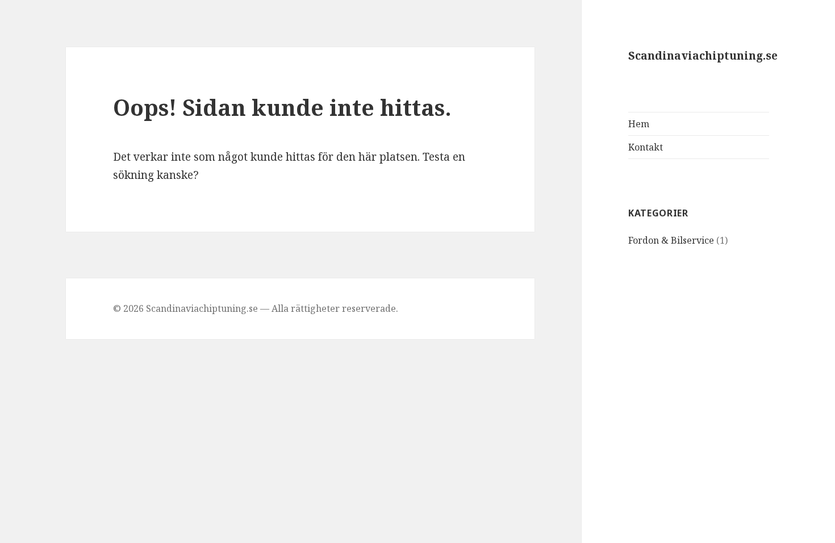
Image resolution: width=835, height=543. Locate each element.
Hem (638, 124)
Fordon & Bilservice (671, 240)
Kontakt (645, 147)
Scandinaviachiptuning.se (703, 55)
